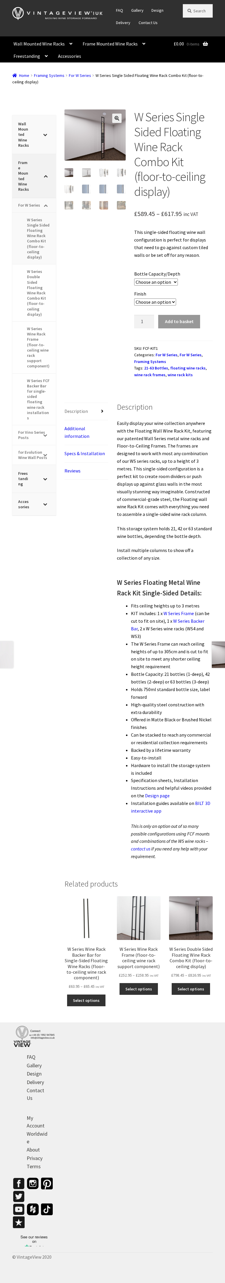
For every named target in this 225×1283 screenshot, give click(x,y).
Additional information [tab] (76, 432)
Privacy (34, 1158)
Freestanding (26, 56)
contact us (140, 849)
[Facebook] (18, 1183)
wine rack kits (180, 374)
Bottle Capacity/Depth (157, 274)
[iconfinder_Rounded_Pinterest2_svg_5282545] (46, 1183)
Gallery (137, 10)
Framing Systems (49, 75)
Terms (34, 1166)
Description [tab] (76, 411)
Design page (157, 796)
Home (24, 75)
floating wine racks (188, 368)
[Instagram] (32, 1183)
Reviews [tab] (72, 471)
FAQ (119, 10)
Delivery (123, 22)
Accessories (69, 56)
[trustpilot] (18, 1222)
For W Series (80, 75)
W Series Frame (178, 613)
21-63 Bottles (156, 368)
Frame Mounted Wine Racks (110, 44)
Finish (140, 294)
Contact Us (148, 22)
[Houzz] (32, 1209)
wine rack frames (150, 374)
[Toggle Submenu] (45, 134)
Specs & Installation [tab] (84, 453)
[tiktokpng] (46, 1209)
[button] (117, 118)
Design (157, 10)
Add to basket (179, 321)
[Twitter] (18, 1196)
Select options (86, 1000)
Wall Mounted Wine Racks (39, 44)
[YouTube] (18, 1209)
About (33, 1149)
